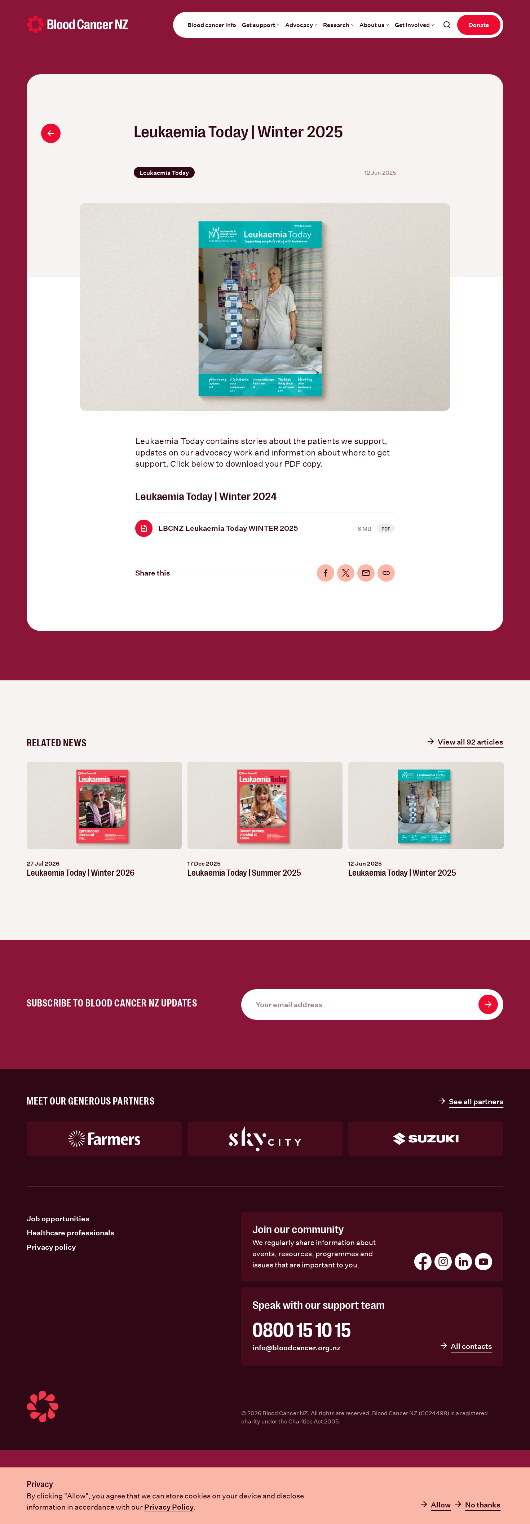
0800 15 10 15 (301, 1330)
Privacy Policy (169, 1506)
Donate (479, 24)
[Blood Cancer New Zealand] (77, 24)
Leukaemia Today (164, 172)
